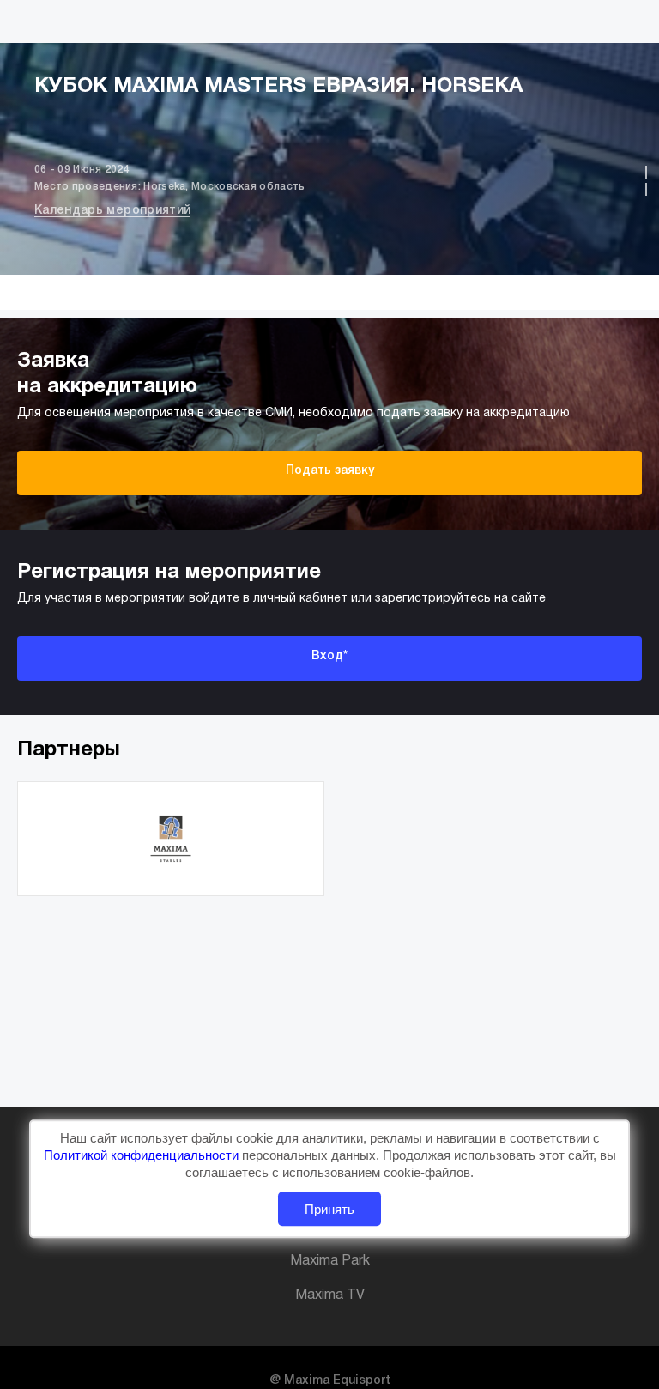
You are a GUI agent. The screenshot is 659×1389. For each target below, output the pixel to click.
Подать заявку (330, 470)
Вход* (329, 656)
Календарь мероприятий (112, 210)
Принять (329, 1209)
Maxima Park (330, 1261)
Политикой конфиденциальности (143, 1155)
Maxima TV (330, 1295)
